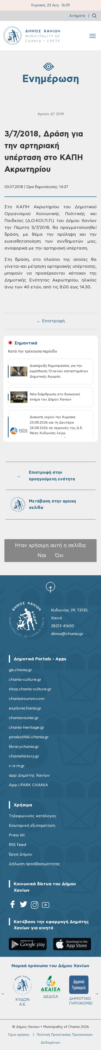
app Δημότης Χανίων (29, 775)
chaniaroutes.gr (24, 718)
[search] (94, 16)
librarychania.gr (24, 747)
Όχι (59, 555)
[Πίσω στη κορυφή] (50, 587)
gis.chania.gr (20, 670)
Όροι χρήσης (18, 1034)
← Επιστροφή (50, 321)
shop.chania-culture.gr (30, 689)
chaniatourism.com (26, 699)
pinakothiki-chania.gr (29, 737)
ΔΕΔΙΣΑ (50, 997)
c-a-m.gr (17, 766)
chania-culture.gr (25, 679)
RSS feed (17, 845)
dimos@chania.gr (67, 634)
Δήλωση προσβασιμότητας (34, 864)
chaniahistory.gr (24, 756)
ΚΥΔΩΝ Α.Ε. (22, 1002)
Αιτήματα (77, 16)
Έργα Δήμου (20, 854)
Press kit (17, 835)
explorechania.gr (25, 708)
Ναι (42, 555)
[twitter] (23, 905)
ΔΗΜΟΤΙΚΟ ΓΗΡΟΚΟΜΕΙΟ (81, 1001)
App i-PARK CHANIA (28, 785)
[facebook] (12, 905)
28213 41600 (62, 626)
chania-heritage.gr (26, 727)
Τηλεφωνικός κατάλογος (32, 816)
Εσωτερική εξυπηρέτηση (32, 826)
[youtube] (45, 905)
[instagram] (34, 905)
